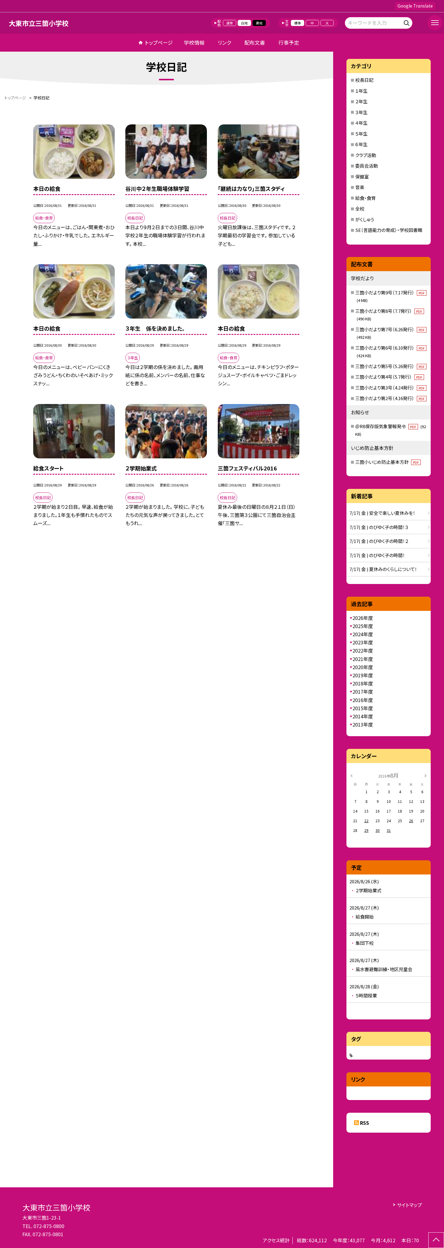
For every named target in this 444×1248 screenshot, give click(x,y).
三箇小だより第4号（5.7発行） (388, 377)
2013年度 (362, 724)
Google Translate (415, 6)
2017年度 (362, 691)
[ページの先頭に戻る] (436, 1240)
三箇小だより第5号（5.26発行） (390, 366)
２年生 (361, 101)
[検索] (407, 22)
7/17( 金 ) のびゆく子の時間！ (377, 555)
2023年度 (362, 642)
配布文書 (254, 42)
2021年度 (362, 658)
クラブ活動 (365, 155)
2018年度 (362, 683)
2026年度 (362, 617)
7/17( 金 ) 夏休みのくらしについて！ (383, 569)
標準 (297, 23)
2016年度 (362, 700)
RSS (364, 1122)
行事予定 (288, 42)
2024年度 (362, 634)
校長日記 (364, 80)
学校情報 (194, 42)
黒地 (259, 23)
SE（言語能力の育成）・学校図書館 (388, 230)
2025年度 (362, 626)
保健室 (362, 176)
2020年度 (362, 667)
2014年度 (362, 716)
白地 (244, 23)
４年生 (361, 123)
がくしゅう (364, 219)
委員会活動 (366, 165)
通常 (229, 23)
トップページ (159, 42)
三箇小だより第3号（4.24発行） (390, 387)
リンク (224, 42)
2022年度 (362, 650)
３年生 (361, 112)
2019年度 (362, 675)
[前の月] (351, 775)
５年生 (361, 133)
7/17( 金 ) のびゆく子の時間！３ (378, 527)
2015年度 (362, 708)
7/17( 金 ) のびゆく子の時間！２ (378, 541)
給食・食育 (365, 198)
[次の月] (425, 775)
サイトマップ (409, 1204)
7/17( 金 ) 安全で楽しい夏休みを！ (382, 513)
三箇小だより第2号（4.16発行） (390, 398)
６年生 (361, 144)
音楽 (359, 187)
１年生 (361, 91)
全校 (359, 208)
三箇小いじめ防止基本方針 (387, 462)
